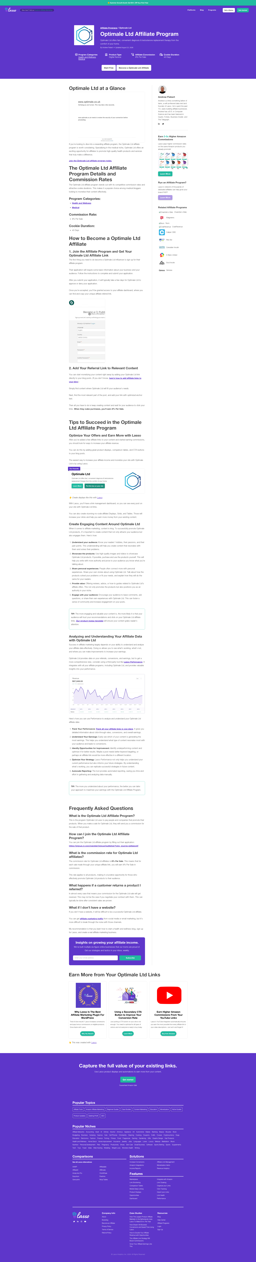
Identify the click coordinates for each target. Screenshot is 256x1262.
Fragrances (126, 1138)
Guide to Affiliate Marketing (43, 10)
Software (149, 1145)
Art (134, 1132)
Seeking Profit (93, 1116)
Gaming (134, 1138)
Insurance (116, 1141)
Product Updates (79, 1116)
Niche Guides (176, 1109)
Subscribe (130, 958)
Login (159, 1226)
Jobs (130, 1141)
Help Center (161, 1220)
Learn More (77, 486)
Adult (97, 1132)
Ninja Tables (104, 1180)
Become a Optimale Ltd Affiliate (134, 68)
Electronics (84, 1138)
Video (90, 1148)
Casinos (100, 1135)
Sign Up (160, 1230)
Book (174, 1132)
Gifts (149, 1138)
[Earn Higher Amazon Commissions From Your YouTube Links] (169, 995)
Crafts (153, 1135)
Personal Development (87, 1145)
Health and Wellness (81, 203)
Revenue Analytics (163, 1168)
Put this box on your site (94, 486)
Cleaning (131, 1135)
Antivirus (120, 1132)
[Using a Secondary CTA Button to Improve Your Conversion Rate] (128, 995)
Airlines (106, 1132)
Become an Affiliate (108, 1223)
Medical (75, 207)
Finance (100, 1138)
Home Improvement (105, 1141)
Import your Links (163, 1192)
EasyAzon (75, 1176)
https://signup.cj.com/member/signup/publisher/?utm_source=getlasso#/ (103, 846)
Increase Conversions (137, 1162)
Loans (145, 1141)
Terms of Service (107, 1230)
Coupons (146, 1135)
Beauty (161, 1132)
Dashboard (133, 1198)
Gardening (142, 1138)
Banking (155, 1132)
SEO (102, 1116)
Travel (84, 1148)
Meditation (165, 1141)
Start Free (108, 68)
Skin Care (129, 1145)
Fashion (93, 1138)
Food (119, 1138)
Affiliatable (103, 1167)
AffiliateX (75, 1170)
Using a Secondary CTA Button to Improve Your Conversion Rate (128, 1014)
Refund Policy (106, 1233)
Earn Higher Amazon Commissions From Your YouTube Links (168, 1014)
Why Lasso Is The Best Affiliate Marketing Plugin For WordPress (87, 1014)
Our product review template (89, 621)
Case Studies (126, 1109)
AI (101, 1132)
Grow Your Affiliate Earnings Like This (141, 1245)
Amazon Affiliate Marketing (95, 1109)
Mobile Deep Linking (137, 1189)
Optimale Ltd (81, 474)
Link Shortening (135, 1182)
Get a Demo (228, 10)
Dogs (177, 1135)
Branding (105, 1220)
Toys (79, 1148)
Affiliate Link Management (165, 1162)
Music (173, 1141)
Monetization (164, 1109)
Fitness (113, 1138)
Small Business (139, 1145)
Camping (92, 1135)
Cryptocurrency (169, 1135)
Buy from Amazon (168, 1033)
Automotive (140, 1132)
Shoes (122, 1145)
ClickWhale (103, 1173)
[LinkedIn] (160, 124)
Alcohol (112, 1132)
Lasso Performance (133, 662)
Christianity (122, 1135)
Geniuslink (76, 1180)
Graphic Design (157, 1138)
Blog (202, 10)
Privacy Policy (106, 1226)
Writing (137, 1148)
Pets (98, 1145)
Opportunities (134, 1195)
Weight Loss (116, 1148)
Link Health (161, 1195)
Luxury (151, 1141)
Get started (242, 10)
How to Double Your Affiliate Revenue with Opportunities (139, 1234)
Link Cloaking (161, 1182)
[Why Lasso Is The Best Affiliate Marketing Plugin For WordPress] (88, 995)
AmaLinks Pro (77, 1173)
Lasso (99, 497)
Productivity (115, 1145)
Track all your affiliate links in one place (114, 729)
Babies (148, 1132)
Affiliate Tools (78, 1109)
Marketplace (134, 1179)
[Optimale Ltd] (132, 481)
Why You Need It (87, 1033)
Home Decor (92, 1141)
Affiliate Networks (78, 1132)
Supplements (176, 1145)
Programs (212, 10)
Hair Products (169, 1138)
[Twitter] (164, 124)
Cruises (159, 1135)
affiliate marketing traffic (91, 918)
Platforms (192, 10)
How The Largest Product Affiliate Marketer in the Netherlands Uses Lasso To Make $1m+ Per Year (141, 1219)
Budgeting (76, 1135)
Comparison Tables (136, 1186)
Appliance (127, 1132)
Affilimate (103, 1170)
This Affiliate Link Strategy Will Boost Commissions (140, 1239)
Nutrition (75, 1145)
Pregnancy (105, 1145)
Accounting (90, 1132)
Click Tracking (162, 1189)
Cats (106, 1135)
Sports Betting (159, 1145)
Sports (168, 1145)
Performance (161, 1198)
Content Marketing (140, 1109)
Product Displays (135, 1192)
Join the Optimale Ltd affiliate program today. (90, 160)
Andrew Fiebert (107, 47)
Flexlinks (102, 1176)
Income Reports (135, 1168)
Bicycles (168, 1132)
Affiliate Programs (163, 1223)
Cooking (139, 1135)
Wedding (107, 1148)
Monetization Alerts (163, 1165)
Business (84, 1135)
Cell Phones (113, 1135)
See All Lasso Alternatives (82, 1162)
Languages (137, 1141)
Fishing (106, 1138)
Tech (74, 1148)
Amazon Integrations (137, 1165)
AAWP (74, 1167)
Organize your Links (164, 1186)
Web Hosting (97, 1148)
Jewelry (124, 1141)
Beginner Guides (113, 1109)
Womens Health (127, 1148)
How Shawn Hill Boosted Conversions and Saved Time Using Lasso (142, 1227)
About (104, 1217)
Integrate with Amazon (164, 1179)
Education (153, 1109)
